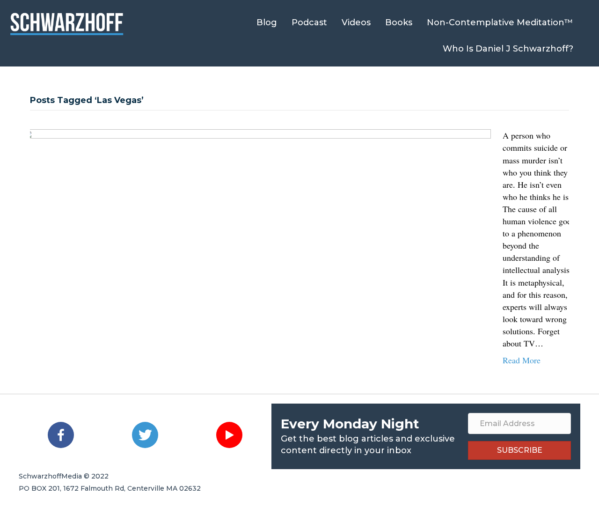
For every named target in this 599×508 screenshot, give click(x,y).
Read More (522, 360)
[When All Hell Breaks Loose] (257, 244)
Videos (356, 22)
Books (398, 22)
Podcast (309, 22)
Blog (266, 22)
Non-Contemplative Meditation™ (500, 22)
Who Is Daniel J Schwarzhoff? (508, 49)
